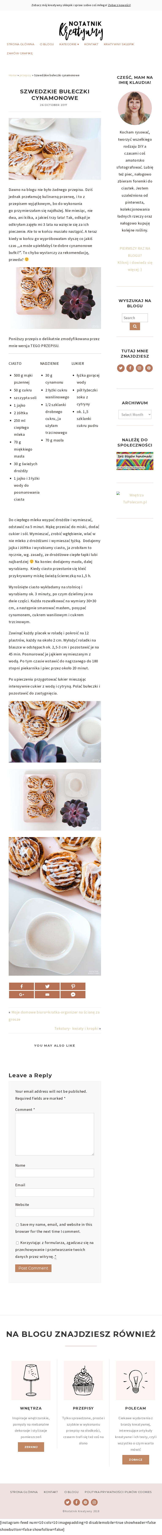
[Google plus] (21, 994)
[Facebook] (21, 986)
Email (20, 1184)
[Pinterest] (73, 986)
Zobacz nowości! (119, 5)
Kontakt (91, 44)
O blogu (47, 44)
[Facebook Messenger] (73, 994)
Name (20, 1165)
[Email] (47, 994)
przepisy (25, 75)
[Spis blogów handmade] (134, 461)
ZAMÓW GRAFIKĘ (20, 53)
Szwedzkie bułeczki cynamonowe (55, 94)
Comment (25, 1109)
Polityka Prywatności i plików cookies (118, 1492)
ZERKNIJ (31, 1447)
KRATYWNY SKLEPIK (119, 44)
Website (22, 1204)
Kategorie (68, 44)
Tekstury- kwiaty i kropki (76, 1028)
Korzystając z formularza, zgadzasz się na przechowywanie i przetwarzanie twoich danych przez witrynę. (54, 1249)
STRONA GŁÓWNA (20, 44)
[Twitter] (47, 986)
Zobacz (135, 1459)
